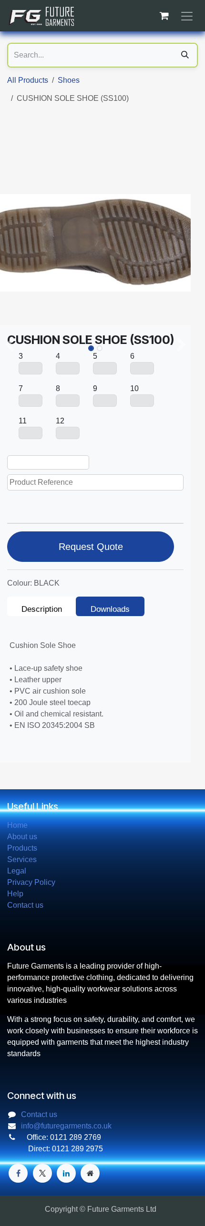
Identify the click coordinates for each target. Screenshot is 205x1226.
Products (22, 848)
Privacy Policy (31, 882)
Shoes (69, 80)
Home (17, 825)
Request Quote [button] (91, 546)
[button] (9, 345)
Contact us (25, 905)
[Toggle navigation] (187, 15)
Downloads (110, 609)
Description (41, 609)
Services (22, 859)
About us (22, 837)
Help (15, 894)
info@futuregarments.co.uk (66, 1126)
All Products (27, 80)
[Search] (185, 55)
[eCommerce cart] (164, 15)
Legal (16, 871)
